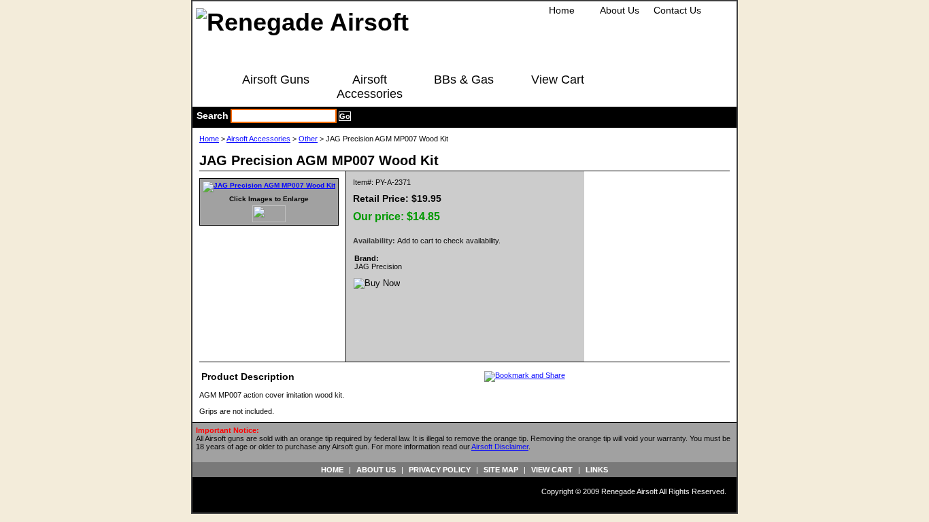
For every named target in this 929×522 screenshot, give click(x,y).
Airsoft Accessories (370, 87)
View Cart (557, 79)
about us (376, 470)
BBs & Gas (464, 79)
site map (501, 470)
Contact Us (677, 10)
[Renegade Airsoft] (302, 22)
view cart (552, 470)
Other (308, 139)
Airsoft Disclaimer (499, 446)
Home (562, 10)
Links (597, 470)
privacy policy (440, 470)
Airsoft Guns (275, 79)
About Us (619, 10)
